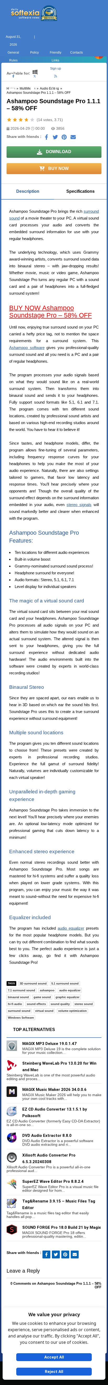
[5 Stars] (32, 119)
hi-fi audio (15, 1004)
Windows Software (21, 1017)
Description (27, 191)
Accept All (54, 1357)
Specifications (80, 191)
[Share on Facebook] (46, 138)
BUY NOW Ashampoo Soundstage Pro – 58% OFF (50, 311)
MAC (33, 96)
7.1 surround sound (21, 990)
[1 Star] (9, 119)
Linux (54, 96)
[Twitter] (34, 76)
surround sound (19, 1010)
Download (58, 151)
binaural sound (18, 997)
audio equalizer (71, 928)
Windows (12, 96)
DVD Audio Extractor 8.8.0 (47, 1135)
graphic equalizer (67, 997)
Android (96, 96)
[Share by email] (73, 138)
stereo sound (83, 1004)
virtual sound (44, 1010)
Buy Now (58, 168)
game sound (42, 997)
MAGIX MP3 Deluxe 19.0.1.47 (49, 1043)
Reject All (54, 1371)
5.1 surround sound (65, 983)
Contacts (76, 52)
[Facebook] (13, 76)
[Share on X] (55, 138)
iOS (75, 96)
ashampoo (47, 990)
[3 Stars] (20, 119)
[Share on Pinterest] (64, 138)
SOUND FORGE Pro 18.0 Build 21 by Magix (61, 1227)
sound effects (36, 1004)
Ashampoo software (27, 347)
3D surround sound (33, 983)
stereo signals (79, 504)
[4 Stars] (26, 119)
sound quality (60, 1004)
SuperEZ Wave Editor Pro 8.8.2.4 (53, 1181)
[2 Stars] (15, 119)
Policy (34, 52)
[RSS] (55, 76)
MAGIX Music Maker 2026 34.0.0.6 (54, 1089)
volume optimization (72, 1010)
